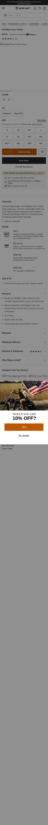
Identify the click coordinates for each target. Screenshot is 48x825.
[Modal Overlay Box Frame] (24, 412)
